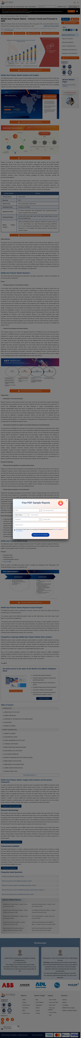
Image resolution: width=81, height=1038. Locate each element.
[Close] (66, 500)
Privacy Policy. (56, 529)
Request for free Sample (40, 534)
